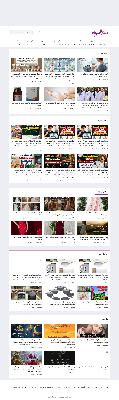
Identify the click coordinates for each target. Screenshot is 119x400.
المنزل (105, 254)
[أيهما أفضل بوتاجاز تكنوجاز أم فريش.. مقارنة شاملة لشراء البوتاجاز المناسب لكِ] (26, 297)
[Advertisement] (63, 13)
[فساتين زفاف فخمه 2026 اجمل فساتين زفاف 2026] (26, 208)
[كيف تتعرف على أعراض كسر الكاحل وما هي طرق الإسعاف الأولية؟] (59, 99)
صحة (106, 53)
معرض (24, 217)
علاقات (98, 345)
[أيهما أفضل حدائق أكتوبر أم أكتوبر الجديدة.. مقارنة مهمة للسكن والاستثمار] (92, 297)
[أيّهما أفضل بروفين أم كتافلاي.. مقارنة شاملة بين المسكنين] (26, 99)
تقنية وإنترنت (95, 148)
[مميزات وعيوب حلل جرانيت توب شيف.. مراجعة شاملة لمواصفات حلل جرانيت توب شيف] (59, 297)
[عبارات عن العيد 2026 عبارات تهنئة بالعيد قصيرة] (92, 363)
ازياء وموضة (103, 192)
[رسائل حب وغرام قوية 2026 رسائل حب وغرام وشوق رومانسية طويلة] (92, 336)
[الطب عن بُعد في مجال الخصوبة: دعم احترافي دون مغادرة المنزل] (92, 71)
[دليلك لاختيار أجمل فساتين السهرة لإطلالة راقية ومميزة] (59, 232)
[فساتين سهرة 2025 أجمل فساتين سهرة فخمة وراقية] (26, 232)
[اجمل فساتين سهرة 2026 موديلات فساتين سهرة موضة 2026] (92, 208)
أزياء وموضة (97, 217)
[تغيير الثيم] (38, 32)
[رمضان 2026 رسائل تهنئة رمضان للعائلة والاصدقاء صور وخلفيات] (59, 363)
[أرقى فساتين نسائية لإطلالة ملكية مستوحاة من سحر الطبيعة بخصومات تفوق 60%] (59, 208)
